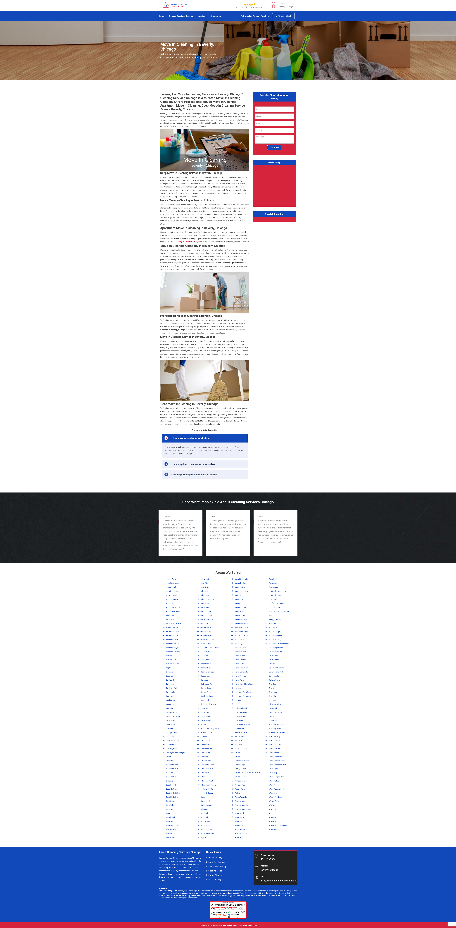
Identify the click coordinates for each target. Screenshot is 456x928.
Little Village (205, 821)
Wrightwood (274, 821)
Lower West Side (207, 833)
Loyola (203, 837)
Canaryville (170, 720)
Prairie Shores (240, 777)
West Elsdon (274, 752)
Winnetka (272, 813)
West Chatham (275, 740)
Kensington (205, 752)
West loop (273, 773)
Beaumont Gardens (174, 635)
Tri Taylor (273, 700)
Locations (202, 16)
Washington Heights (277, 724)
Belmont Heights (173, 647)
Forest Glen (205, 587)
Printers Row (240, 785)
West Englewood (276, 756)
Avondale (170, 619)
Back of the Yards (173, 627)
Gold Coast (204, 623)
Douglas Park (171, 777)
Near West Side (241, 635)
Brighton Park (171, 688)
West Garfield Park (277, 760)
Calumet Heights (173, 716)
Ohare (237, 704)
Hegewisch (205, 676)
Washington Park (276, 728)
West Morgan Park (276, 777)
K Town (203, 736)
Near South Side (241, 631)
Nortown (238, 688)
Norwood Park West (243, 696)
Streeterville (274, 676)
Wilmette (272, 809)
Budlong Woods (172, 700)
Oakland (238, 700)
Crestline (169, 760)
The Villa (272, 696)
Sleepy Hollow (275, 619)
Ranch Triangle (241, 797)
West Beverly (274, 736)
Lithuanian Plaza (206, 809)
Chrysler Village (172, 740)
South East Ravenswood (279, 643)
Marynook (239, 599)
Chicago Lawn (171, 732)
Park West (239, 740)
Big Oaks (169, 668)
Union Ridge (274, 708)
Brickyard (170, 680)
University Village (276, 712)
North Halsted (241, 664)
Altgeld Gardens (172, 583)
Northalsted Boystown (244, 684)
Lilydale (203, 797)
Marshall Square (241, 595)
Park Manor (239, 736)
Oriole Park (239, 728)
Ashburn (169, 603)
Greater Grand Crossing (210, 647)
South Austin (274, 627)
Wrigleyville (273, 829)
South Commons (275, 635)
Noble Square (240, 651)
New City (238, 643)
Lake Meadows (206, 768)
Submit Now (274, 147)
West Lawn (273, 768)
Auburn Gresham (173, 611)
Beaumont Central (173, 631)
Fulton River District (208, 599)
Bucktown (170, 696)
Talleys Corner (275, 680)
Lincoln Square (206, 805)
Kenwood (204, 756)
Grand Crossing (206, 643)
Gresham (204, 655)
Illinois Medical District (209, 704)
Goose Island (205, 631)
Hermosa (204, 680)
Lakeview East (206, 777)
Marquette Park (241, 591)
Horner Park (205, 692)
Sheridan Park (274, 607)
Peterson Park (241, 748)
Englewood (170, 833)
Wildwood (273, 805)
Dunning (169, 781)
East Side (170, 805)
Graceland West (207, 635)
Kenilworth (204, 744)
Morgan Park (240, 615)
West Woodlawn (275, 797)
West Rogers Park (276, 789)
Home (161, 16)
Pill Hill (237, 752)
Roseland (273, 579)
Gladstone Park (206, 619)
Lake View (204, 773)
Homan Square (206, 688)
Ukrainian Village (275, 704)
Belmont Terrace (173, 651)
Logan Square (206, 825)
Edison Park (171, 829)
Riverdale (238, 821)
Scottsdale (273, 599)
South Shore (274, 659)
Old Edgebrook (241, 708)
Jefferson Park (206, 732)
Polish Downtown (242, 760)
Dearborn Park (172, 768)
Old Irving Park (241, 712)
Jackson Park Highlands (209, 728)
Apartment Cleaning (217, 866)
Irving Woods (205, 716)
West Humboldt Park (277, 764)
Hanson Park (205, 668)
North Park (239, 680)
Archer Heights (172, 595)
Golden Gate (205, 627)
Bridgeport (170, 684)
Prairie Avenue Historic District (247, 773)
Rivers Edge (240, 825)
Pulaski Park (240, 789)
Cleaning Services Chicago (181, 16)
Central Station (172, 724)
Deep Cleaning (214, 879)
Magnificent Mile (241, 579)
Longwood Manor (207, 829)
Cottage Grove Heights (175, 752)
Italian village (205, 720)
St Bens (272, 664)
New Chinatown (241, 639)
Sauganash (273, 587)
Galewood (204, 607)
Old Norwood (240, 716)
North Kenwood (241, 668)
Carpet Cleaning (215, 875)
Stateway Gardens (276, 668)
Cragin (168, 756)
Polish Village (240, 764)
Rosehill (238, 837)
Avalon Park (171, 615)
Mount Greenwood (242, 619)
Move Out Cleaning (217, 862)
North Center (240, 659)
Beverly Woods (172, 664)
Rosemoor (273, 583)
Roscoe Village (241, 833)
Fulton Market (206, 595)
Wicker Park (274, 801)
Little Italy (204, 817)
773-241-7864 (283, 16)
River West (239, 817)
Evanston (170, 837)
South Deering (275, 639)
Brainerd (169, 676)
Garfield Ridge (206, 615)
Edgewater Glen (172, 825)
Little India (204, 813)
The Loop (273, 692)
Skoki (271, 615)
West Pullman (274, 781)
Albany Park (171, 579)
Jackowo (203, 724)
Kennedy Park (206, 748)
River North (239, 813)
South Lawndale (275, 651)
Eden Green (171, 813)
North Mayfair (240, 676)
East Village (171, 809)
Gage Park (204, 603)
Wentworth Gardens (277, 732)
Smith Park (273, 623)
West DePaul (274, 748)
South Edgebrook (276, 647)
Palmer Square (241, 732)
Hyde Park (204, 700)
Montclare (239, 611)
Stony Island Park (276, 672)
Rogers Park (240, 829)
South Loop (273, 655)
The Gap (272, 684)
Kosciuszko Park (207, 764)
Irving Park (204, 712)
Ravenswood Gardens (244, 805)
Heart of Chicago (207, 672)
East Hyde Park (172, 797)
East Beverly (171, 785)
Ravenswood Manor (243, 809)
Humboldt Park (206, 696)
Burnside (169, 708)
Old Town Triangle (242, 724)
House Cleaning (215, 857)
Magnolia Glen (240, 583)
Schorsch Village (275, 595)
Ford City (204, 583)
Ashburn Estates (173, 607)
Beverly (169, 655)
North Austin (240, 655)
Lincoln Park (205, 801)
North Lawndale (241, 672)
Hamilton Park (206, 664)
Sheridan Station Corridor (279, 611)
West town (273, 793)
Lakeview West (206, 781)
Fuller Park (204, 591)
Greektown (205, 651)
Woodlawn (273, 817)
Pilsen (237, 756)
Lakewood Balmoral (208, 785)
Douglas (169, 773)
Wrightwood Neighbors (278, 825)
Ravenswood (240, 801)
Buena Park (170, 704)
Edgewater (170, 821)
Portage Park (240, 768)
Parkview (238, 744)
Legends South (206, 793)
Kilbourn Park (205, 760)
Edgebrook (170, 817)
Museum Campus (242, 623)
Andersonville (171, 587)
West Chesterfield (276, 744)
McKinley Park (240, 607)
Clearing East (171, 748)
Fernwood (204, 579)
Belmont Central (172, 639)
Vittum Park (273, 720)
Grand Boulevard (207, 639)
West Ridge (274, 785)
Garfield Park (205, 611)
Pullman (238, 793)
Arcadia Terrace (172, 591)
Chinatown (170, 736)
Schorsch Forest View (278, 591)
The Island (273, 688)
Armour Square (172, 599)
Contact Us (216, 16)
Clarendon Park (172, 744)
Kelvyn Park (205, 740)
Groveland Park (206, 659)
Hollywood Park (206, 684)
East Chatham (171, 789)
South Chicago (274, 631)
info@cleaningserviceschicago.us (279, 880)
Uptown (272, 716)
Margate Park (240, 587)
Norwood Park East (243, 692)
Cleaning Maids (215, 870)
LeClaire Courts (206, 789)
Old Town (239, 720)
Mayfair (238, 603)
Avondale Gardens (173, 623)
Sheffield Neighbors (277, 603)
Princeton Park (241, 781)
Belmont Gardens (173, 643)
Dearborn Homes (173, 764)
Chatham (169, 728)
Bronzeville (170, 692)
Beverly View (171, 659)
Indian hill (204, 708)
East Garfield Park (173, 793)
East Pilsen (170, 801)
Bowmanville (171, 672)
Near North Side (241, 627)
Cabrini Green (171, 712)
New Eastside (240, 647)
